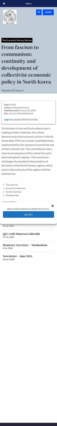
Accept (28, 214)
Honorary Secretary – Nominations (25, 245)
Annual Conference (15, 188)
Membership (12, 195)
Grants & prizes (13, 191)
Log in (7, 119)
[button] (52, 205)
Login (48, 12)
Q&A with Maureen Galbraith (21, 234)
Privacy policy (33, 220)
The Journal (12, 184)
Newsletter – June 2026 (17, 256)
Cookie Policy (22, 220)
